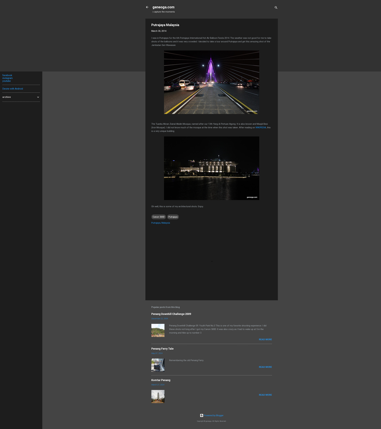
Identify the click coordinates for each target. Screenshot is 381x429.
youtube (6, 81)
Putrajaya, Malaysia (160, 223)
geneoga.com (163, 7)
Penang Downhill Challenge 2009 (171, 313)
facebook (7, 75)
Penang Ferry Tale (162, 348)
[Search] (276, 8)
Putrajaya (173, 217)
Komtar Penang (160, 380)
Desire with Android (12, 88)
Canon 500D (159, 217)
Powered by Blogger (213, 415)
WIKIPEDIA (261, 127)
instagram (7, 78)
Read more (265, 339)
